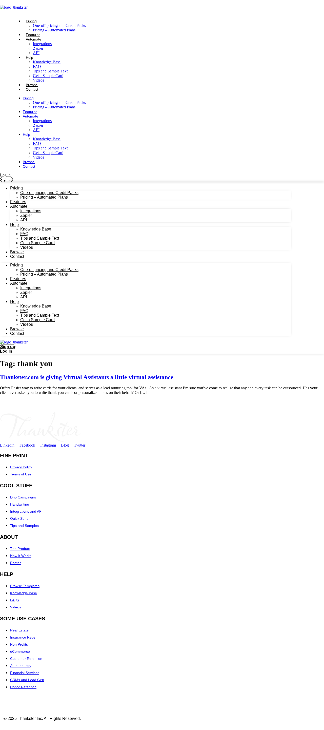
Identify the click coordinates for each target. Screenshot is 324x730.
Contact (32, 89)
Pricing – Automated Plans (54, 30)
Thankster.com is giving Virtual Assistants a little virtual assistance (86, 377)
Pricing (31, 21)
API (36, 130)
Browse (29, 162)
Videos (38, 157)
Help (29, 57)
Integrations (42, 44)
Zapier (38, 125)
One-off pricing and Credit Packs (59, 25)
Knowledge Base (46, 62)
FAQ (37, 66)
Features (30, 112)
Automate (33, 39)
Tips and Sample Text (50, 71)
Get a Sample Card (48, 75)
